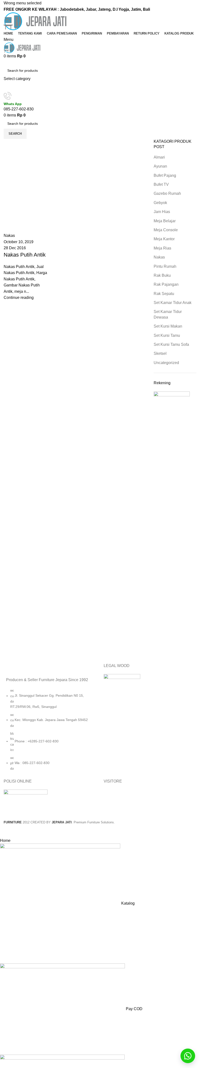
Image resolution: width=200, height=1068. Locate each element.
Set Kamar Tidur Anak (172, 303)
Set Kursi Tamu (167, 335)
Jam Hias (162, 212)
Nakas (159, 257)
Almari (159, 157)
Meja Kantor (164, 239)
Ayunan (160, 166)
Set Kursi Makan (168, 326)
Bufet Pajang (165, 175)
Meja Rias (162, 248)
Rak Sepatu (164, 294)
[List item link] (50, 732)
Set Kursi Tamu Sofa (171, 344)
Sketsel (160, 353)
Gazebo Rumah (167, 193)
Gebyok (160, 203)
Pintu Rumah (165, 266)
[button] (187, 1056)
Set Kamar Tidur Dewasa (168, 314)
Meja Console (166, 230)
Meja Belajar (165, 221)
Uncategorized (166, 363)
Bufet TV (161, 184)
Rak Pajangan (166, 284)
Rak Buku (162, 275)
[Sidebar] (6, 831)
